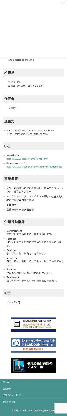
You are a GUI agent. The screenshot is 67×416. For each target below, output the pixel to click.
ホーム (6, 382)
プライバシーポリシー (13, 395)
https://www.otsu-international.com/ (27, 158)
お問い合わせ (9, 401)
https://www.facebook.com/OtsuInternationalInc (34, 166)
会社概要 (7, 388)
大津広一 (13, 108)
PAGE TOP (62, 400)
